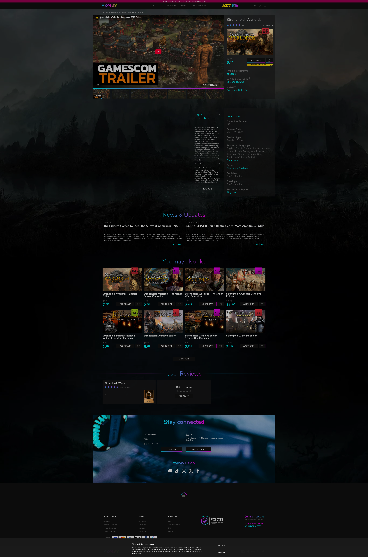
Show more (232, 160)
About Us (107, 521)
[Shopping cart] (259, 5)
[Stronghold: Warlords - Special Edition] (122, 279)
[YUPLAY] (109, 5)
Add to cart (256, 60)
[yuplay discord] (170, 471)
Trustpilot (204, 516)
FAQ (169, 528)
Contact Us (172, 531)
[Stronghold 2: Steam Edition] (245, 321)
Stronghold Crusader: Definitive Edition (243, 295)
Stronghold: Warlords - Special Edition (120, 295)
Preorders (141, 528)
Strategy (243, 168)
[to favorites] (269, 60)
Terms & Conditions (157, 444)
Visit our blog (198, 449)
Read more (207, 189)
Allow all (222, 545)
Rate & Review (267, 25)
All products (113, 12)
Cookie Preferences (110, 531)
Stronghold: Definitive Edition (160, 335)
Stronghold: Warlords (116, 383)
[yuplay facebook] (198, 471)
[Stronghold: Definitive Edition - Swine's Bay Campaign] (204, 321)
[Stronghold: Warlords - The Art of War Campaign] (204, 279)
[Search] (154, 5)
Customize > (222, 552)
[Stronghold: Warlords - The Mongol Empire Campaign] (163, 279)
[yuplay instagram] (184, 471)
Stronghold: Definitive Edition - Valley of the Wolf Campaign (120, 337)
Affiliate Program (174, 525)
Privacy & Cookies (110, 528)
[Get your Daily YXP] (235, 5)
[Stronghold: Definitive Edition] (163, 321)
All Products (142, 521)
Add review (184, 396)
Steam (233, 74)
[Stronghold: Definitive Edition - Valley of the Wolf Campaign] (122, 321)
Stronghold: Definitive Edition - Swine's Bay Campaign (202, 337)
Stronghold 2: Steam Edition (241, 335)
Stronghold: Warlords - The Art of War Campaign (204, 295)
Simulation (122, 12)
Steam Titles (142, 531)
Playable (231, 192)
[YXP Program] (226, 5)
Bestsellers (142, 525)
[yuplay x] (191, 471)
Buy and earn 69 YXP (258, 64)
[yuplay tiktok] (177, 471)
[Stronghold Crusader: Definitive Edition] (245, 279)
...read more (177, 244)
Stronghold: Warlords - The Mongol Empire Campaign (163, 295)
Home (105, 12)
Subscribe (171, 449)
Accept (155, 444)
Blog (169, 521)
